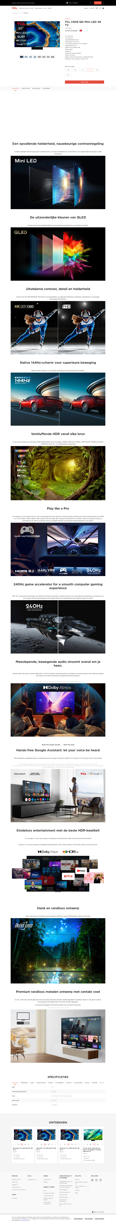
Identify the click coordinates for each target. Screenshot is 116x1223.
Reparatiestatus (63, 1197)
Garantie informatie (49, 1193)
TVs (21, 13)
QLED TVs (15, 1182)
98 (68, 70)
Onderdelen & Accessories (47, 1203)
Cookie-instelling (99, 1218)
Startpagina (15, 13)
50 (68, 75)
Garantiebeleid (63, 1189)
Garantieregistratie (64, 1192)
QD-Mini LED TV (16, 1179)
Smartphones (47, 1179)
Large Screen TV (16, 1187)
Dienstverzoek (63, 1194)
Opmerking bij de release (48, 1198)
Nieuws (77, 1179)
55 (97, 70)
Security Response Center (80, 1186)
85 (75, 70)
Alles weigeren (89, 1218)
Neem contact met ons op (65, 1204)
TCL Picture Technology (18, 1189)
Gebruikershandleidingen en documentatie (65, 1186)
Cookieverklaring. (25, 1220)
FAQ (45, 1190)
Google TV (15, 1184)
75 (82, 70)
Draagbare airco (32, 1179)
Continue (97, 3)
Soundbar (14, 1198)
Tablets (45, 1182)
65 (90, 70)
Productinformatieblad (71, 30)
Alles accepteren (78, 1218)
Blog (76, 1193)
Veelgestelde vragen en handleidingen (65, 1182)
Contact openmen (48, 1195)
